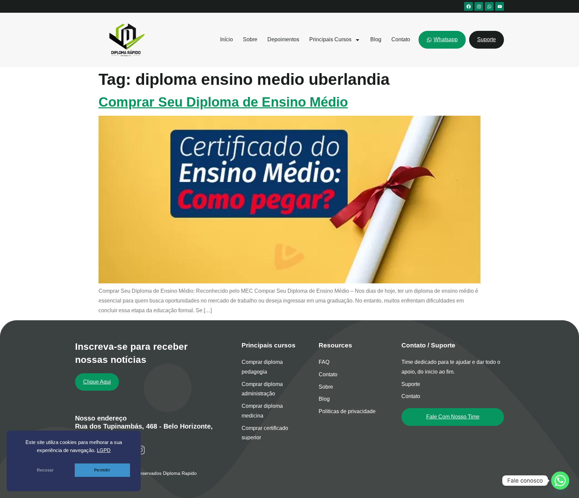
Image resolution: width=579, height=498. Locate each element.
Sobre (250, 39)
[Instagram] (478, 6)
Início (226, 39)
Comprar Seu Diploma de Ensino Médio (223, 102)
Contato (400, 39)
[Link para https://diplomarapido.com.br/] (125, 39)
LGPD (104, 450)
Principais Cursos (330, 39)
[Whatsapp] (489, 6)
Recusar (45, 470)
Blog (375, 39)
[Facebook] (468, 6)
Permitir (102, 470)
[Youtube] (499, 6)
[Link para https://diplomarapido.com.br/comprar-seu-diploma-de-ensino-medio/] (289, 281)
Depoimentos (283, 39)
